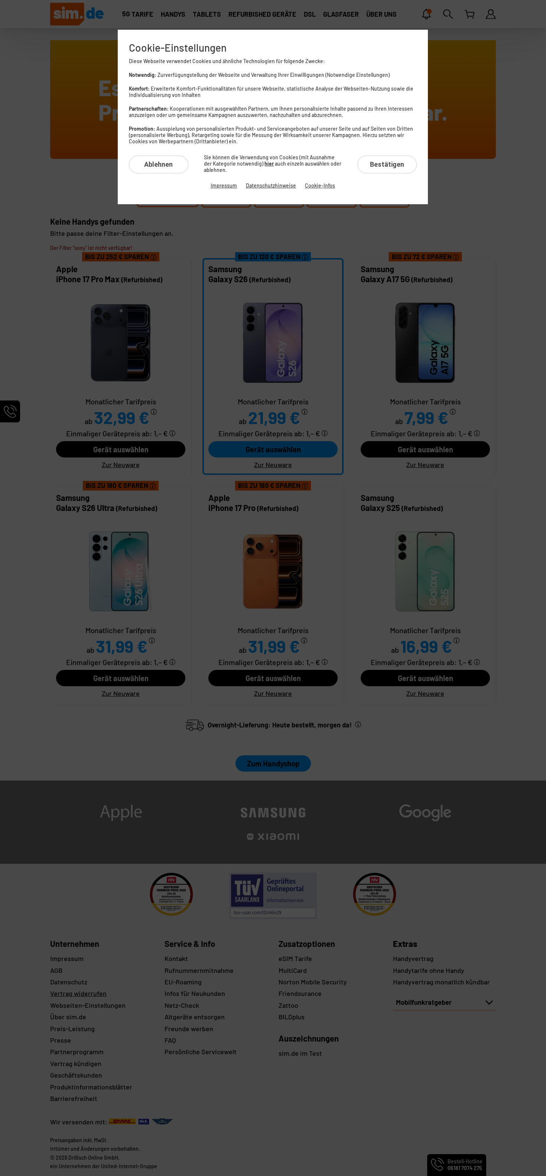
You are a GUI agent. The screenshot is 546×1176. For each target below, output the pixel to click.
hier (269, 163)
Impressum (224, 185)
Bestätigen (387, 164)
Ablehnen (158, 164)
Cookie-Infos (320, 185)
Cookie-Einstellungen (178, 47)
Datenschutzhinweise (271, 185)
